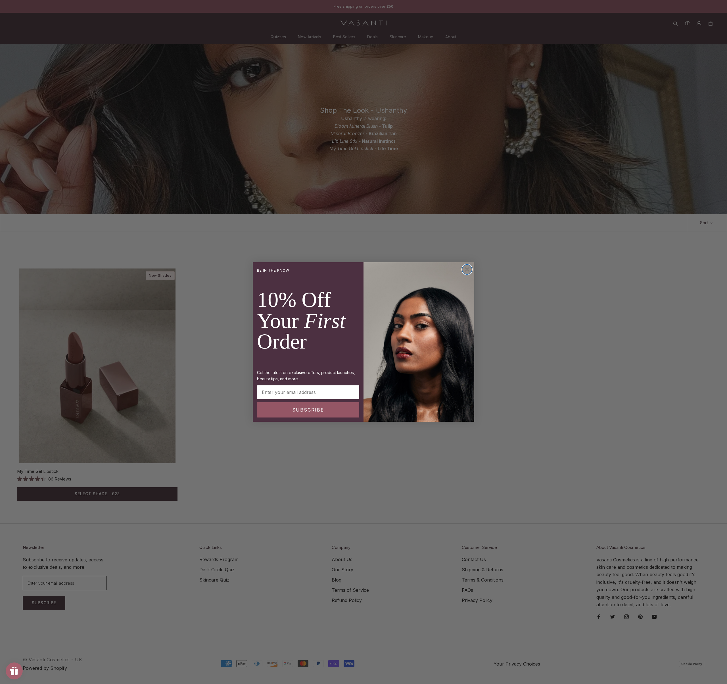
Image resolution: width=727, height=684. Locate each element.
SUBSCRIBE (308, 410)
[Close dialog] (467, 269)
